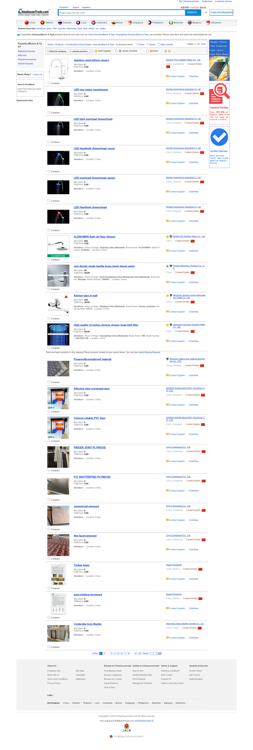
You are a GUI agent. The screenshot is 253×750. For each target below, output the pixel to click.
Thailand (87, 703)
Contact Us (166, 679)
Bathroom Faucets (26, 51)
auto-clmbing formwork (88, 594)
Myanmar (156, 703)
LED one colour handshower (91, 89)
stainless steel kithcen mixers (91, 60)
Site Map (80, 671)
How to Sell (138, 671)
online (155, 51)
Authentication (196, 679)
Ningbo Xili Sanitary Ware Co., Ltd (189, 236)
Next (203, 44)
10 (139, 653)
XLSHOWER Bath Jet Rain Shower (95, 236)
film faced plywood (85, 535)
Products (59, 44)
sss (97, 28)
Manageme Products (142, 683)
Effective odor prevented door (92, 388)
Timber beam (81, 565)
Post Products (139, 679)
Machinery (72, 28)
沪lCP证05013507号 (144, 721)
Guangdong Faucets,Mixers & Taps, (132, 34)
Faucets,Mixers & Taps (103, 44)
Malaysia (168, 703)
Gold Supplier (104, 51)
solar (85, 28)
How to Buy (109, 687)
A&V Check (194, 675)
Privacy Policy (53, 683)
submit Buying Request (149, 352)
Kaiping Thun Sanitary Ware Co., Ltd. (183, 60)
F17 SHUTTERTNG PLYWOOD (92, 476)
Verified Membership (142, 675)
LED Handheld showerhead (90, 207)
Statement (80, 679)
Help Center (166, 675)
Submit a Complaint (170, 671)
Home (50, 44)
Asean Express (111, 683)
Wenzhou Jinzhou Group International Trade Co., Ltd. (189, 296)
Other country (166, 44)
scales (103, 28)
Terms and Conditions (57, 679)
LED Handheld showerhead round (94, 148)
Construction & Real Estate (78, 44)
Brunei (119, 703)
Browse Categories (113, 675)
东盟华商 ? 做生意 (193, 7)
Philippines (143, 703)
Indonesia (180, 703)
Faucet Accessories (27, 59)
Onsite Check (195, 671)
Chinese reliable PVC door (90, 418)
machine (62, 28)
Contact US (37, 74)
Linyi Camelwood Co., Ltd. (178, 447)
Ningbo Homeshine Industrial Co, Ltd (183, 89)
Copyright (80, 675)
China (141, 44)
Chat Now (193, 76)
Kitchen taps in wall (85, 295)
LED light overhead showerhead (93, 119)
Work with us (53, 675)
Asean (152, 44)
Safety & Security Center (172, 683)
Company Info (53, 671)
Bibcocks (22, 55)
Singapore (130, 703)
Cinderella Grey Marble (88, 624)
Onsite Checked (129, 51)
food (80, 28)
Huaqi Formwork (174, 565)
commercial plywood (86, 506)
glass (49, 28)
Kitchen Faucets (25, 63)
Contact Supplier (177, 76)
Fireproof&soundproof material (92, 359)
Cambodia (107, 703)
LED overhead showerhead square (94, 177)
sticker (91, 28)
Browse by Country (113, 679)
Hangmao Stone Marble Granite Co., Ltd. (185, 624)
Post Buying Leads (113, 671)
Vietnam (76, 703)
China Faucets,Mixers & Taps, (101, 34)
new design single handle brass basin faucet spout (104, 266)
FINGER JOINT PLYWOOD (90, 447)
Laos (97, 703)
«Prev (95, 653)
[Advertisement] (30, 156)
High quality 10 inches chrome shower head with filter (106, 324)
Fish (55, 28)
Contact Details (195, 64)
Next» (146, 653)
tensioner (41, 28)
